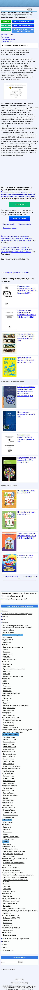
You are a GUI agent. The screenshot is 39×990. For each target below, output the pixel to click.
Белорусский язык (9, 754)
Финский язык (8, 803)
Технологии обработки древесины (15, 877)
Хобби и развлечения (10, 849)
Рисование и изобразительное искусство (17, 730)
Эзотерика (7, 844)
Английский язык (9, 737)
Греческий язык (8, 778)
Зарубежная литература (11, 717)
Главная (5, 611)
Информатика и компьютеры (13, 647)
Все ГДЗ (5, 617)
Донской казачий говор (11, 795)
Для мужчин (7, 920)
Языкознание (8, 805)
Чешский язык (8, 788)
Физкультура (7, 698)
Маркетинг (7, 824)
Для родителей (8, 725)
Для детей (6, 657)
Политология (7, 654)
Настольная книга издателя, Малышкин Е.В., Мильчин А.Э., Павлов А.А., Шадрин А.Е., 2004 (27, 289)
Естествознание (9, 715)
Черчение (6, 686)
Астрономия (7, 695)
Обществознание (9, 708)
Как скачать (5, 37)
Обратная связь (7, 950)
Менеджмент (7, 822)
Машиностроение (9, 891)
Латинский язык (8, 749)
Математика (7, 637)
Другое (4, 944)
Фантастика (7, 913)
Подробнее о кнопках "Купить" (15, 45)
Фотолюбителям (9, 846)
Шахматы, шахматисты (11, 901)
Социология (7, 664)
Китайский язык (8, 800)
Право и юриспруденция (11, 693)
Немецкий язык (8, 744)
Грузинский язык (9, 807)
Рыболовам (7, 923)
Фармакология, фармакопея (13, 854)
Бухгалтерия (7, 832)
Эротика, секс (8, 925)
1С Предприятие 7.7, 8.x (11, 915)
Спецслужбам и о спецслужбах (14, 908)
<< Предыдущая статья (10, 576)
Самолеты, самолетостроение (13, 863)
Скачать (6, 21)
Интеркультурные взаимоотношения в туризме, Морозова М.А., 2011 (26, 438)
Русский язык (8, 640)
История (6, 683)
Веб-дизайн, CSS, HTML (11, 918)
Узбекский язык (8, 761)
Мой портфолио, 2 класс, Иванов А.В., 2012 (26, 492)
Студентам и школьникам (12, 720)
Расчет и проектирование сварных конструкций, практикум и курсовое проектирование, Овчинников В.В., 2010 (26, 391)
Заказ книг (7, 886)
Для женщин (7, 893)
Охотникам (7, 865)
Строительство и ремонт (11, 870)
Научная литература (10, 727)
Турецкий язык (8, 773)
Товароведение (8, 839)
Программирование (10, 903)
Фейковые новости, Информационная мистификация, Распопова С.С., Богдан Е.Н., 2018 (26, 314)
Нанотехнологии (9, 856)
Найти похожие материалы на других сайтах (23, 30)
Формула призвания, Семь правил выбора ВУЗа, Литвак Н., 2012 (26, 460)
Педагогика (7, 666)
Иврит (5, 798)
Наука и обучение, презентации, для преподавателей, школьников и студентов (17, 626)
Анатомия (6, 671)
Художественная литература (13, 676)
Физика (5, 644)
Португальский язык (10, 785)
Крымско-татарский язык (12, 766)
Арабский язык (8, 771)
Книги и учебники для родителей (14, 599)
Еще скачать (6, 25)
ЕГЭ (3, 619)
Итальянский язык (9, 747)
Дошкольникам (8, 632)
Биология (6, 652)
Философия (7, 691)
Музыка (6, 700)
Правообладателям (9, 228)
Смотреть (6, 29)
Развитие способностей (11, 898)
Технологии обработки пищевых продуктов (18, 875)
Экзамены (5, 622)
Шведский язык (8, 790)
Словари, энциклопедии (11, 928)
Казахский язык (8, 776)
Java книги (7, 889)
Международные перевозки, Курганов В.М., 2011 (26, 414)
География (7, 713)
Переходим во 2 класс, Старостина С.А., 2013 (25, 556)
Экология (6, 703)
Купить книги (19, 218)
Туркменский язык (9, 812)
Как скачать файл (9, 224)
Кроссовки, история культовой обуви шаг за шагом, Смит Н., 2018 (25, 360)
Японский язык (8, 793)
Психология (7, 688)
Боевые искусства (9, 935)
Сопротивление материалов (13, 732)
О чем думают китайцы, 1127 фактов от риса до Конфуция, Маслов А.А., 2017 (25, 337)
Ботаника (6, 674)
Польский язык (8, 783)
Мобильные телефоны (11, 867)
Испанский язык (8, 742)
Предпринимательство (11, 837)
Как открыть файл (7, 34)
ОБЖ (5, 681)
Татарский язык (8, 759)
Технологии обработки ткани (13, 872)
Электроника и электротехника (14, 851)
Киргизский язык (9, 810)
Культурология (8, 722)
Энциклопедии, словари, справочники (15, 938)
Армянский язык (9, 756)
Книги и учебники (8, 630)
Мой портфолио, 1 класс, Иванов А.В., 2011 (26, 513)
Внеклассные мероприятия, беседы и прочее (19, 593)
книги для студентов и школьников (17, 272)
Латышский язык (9, 781)
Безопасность (8, 930)
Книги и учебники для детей (12, 596)
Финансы (6, 829)
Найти (4, 947)
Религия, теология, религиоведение (15, 705)
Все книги (5, 941)
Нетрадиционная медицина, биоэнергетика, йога (20, 910)
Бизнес (5, 834)
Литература (7, 642)
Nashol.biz (7, 986)
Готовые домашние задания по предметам (17, 614)
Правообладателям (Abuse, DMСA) (8, 40)
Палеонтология (8, 710)
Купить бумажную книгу (23, 21)
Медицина (6, 906)
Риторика (6, 678)
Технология (7, 661)
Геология (6, 884)
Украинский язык (9, 751)
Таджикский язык (9, 817)
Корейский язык (8, 764)
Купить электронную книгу (23, 25)
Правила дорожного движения (14, 669)
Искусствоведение (9, 659)
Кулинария (7, 932)
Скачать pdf (19, 204)
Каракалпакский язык (10, 815)
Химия (5, 649)
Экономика (7, 827)
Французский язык (9, 739)
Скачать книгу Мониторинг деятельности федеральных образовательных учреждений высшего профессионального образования (18, 194)
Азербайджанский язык (11, 768)
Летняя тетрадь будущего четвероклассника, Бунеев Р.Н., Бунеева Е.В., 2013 (26, 536)
